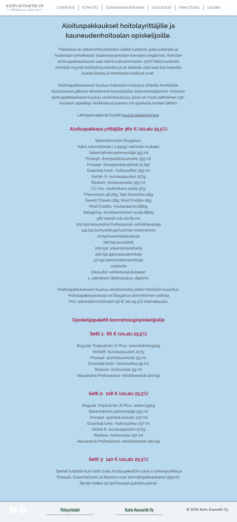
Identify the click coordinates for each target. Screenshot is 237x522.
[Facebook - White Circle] (13, 509)
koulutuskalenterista (140, 115)
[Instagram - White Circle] (22, 509)
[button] (65, 7)
